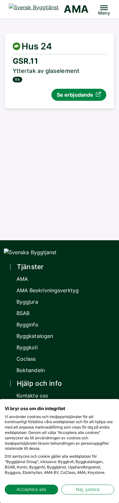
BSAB (23, 313)
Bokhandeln (31, 370)
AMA (76, 9)
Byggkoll (27, 347)
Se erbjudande (75, 95)
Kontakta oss (32, 395)
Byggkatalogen (35, 336)
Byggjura (27, 302)
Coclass (26, 359)
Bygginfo (27, 324)
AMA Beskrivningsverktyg (48, 290)
